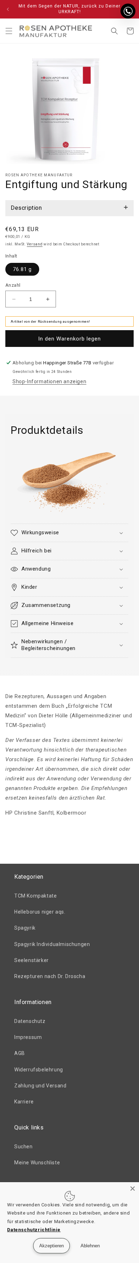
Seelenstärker (31, 960)
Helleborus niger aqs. (40, 912)
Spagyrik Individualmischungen (52, 944)
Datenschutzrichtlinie (34, 1229)
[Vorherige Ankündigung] (8, 9)
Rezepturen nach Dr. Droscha (49, 976)
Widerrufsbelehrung (38, 1069)
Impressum (28, 1037)
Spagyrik (25, 928)
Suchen (23, 1146)
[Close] (132, 1188)
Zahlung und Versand (40, 1085)
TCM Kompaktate (35, 896)
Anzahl (12, 285)
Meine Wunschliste (37, 1162)
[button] (9, 31)
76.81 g (22, 269)
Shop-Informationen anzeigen (49, 381)
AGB (19, 1053)
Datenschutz (30, 1021)
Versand (34, 244)
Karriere (24, 1102)
